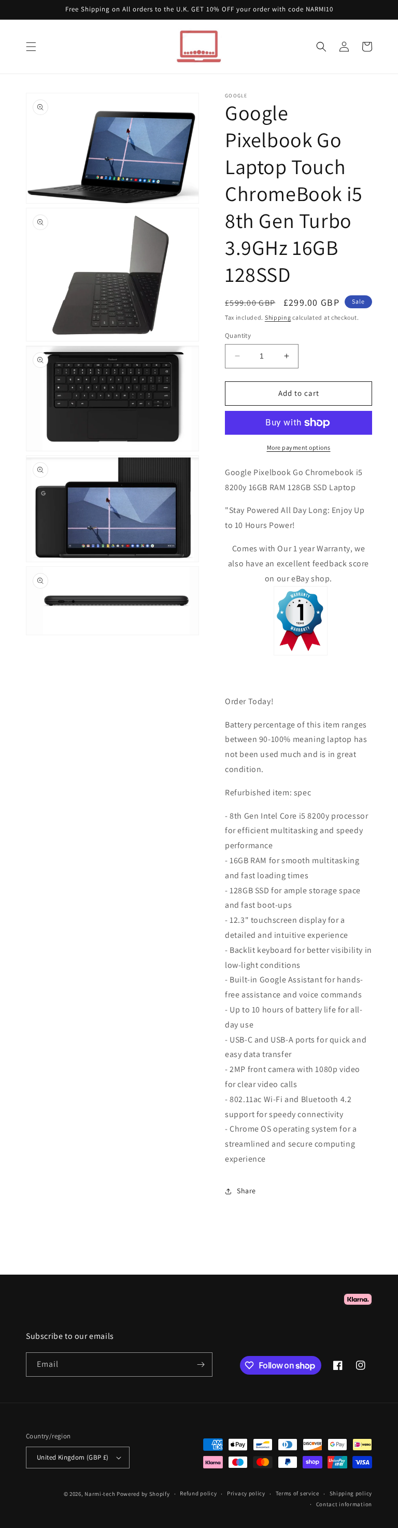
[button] (31, 46)
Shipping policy (351, 1493)
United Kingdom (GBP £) (73, 1457)
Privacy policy (246, 1493)
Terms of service (297, 1493)
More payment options (299, 447)
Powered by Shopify (143, 1493)
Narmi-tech (99, 1493)
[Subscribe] (200, 1364)
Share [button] (246, 1190)
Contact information (344, 1504)
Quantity (238, 335)
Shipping (278, 317)
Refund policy (198, 1493)
